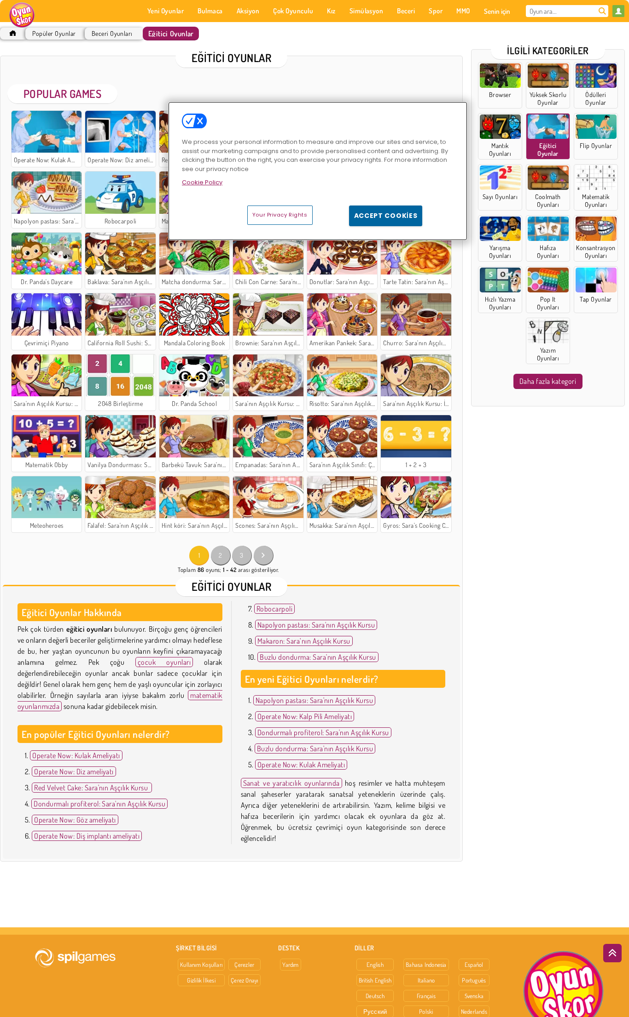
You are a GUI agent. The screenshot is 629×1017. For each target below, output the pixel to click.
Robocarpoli (274, 608)
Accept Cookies (386, 215)
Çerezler (244, 964)
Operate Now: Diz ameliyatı (73, 771)
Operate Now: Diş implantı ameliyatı (87, 835)
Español (474, 964)
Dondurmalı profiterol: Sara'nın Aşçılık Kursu (99, 803)
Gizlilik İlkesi (201, 980)
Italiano (426, 980)
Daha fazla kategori (547, 381)
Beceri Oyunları (112, 33)
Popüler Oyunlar (54, 33)
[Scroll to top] (612, 953)
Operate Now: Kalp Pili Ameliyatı (304, 716)
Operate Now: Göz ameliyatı (75, 819)
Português (474, 980)
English (375, 964)
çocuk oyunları (164, 662)
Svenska (474, 996)
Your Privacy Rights (280, 214)
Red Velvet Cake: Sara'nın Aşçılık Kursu (91, 787)
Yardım (290, 964)
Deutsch (375, 996)
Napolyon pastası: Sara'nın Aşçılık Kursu (316, 624)
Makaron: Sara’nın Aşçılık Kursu (303, 641)
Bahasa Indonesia (426, 964)
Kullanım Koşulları (201, 964)
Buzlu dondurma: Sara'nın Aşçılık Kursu (318, 657)
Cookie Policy (202, 182)
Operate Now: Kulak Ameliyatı (76, 755)
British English (375, 980)
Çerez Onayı (244, 980)
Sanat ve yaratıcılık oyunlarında (291, 783)
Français (426, 996)
